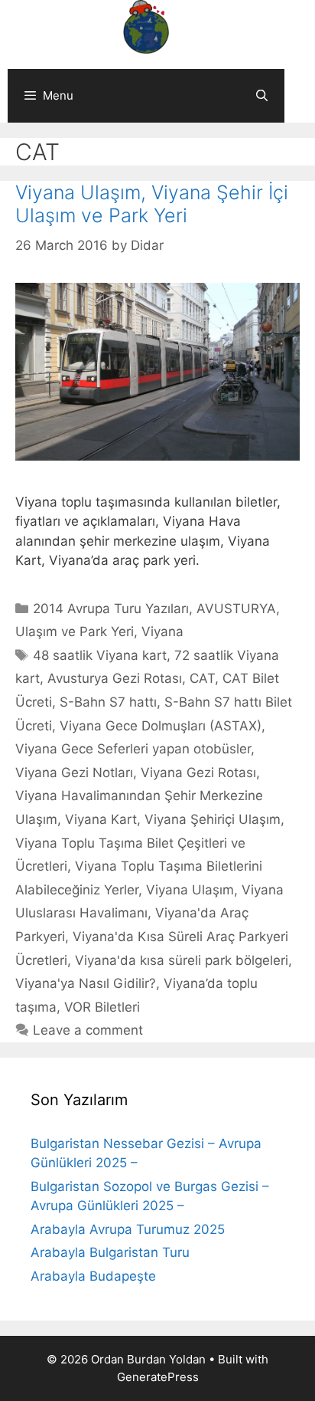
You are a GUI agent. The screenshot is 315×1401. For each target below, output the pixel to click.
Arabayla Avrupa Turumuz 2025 (128, 1229)
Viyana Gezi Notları (74, 772)
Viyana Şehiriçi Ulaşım (213, 819)
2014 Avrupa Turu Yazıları (111, 608)
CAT (202, 678)
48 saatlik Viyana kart (100, 655)
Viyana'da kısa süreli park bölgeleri (181, 960)
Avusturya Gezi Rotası (114, 678)
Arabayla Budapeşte (93, 1276)
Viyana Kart (101, 819)
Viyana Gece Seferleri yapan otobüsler (133, 748)
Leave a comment (88, 1030)
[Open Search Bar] (261, 96)
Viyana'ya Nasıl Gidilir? (85, 983)
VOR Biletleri (102, 1007)
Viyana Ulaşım (190, 889)
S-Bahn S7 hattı (108, 702)
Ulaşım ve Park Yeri (74, 631)
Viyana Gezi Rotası (198, 772)
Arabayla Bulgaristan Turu (110, 1252)
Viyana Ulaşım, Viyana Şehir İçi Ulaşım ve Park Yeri (151, 204)
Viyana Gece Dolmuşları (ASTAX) (160, 725)
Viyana (162, 631)
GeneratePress (158, 1377)
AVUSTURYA (236, 608)
